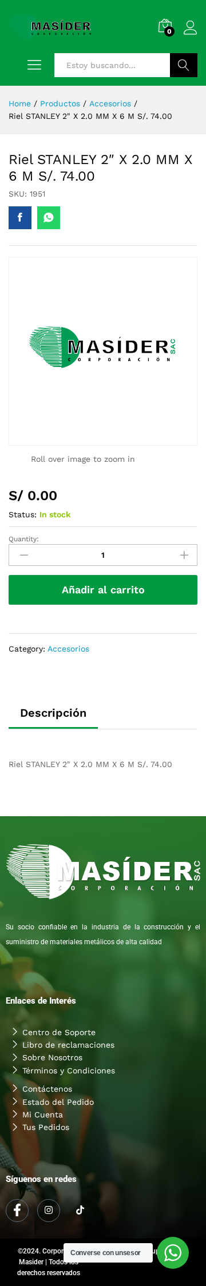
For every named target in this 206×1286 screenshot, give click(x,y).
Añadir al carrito (103, 590)
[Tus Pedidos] (103, 1127)
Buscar (183, 65)
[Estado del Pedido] (103, 1102)
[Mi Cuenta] (103, 1114)
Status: (23, 514)
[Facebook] (17, 1210)
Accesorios (68, 648)
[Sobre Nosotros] (103, 1057)
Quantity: (24, 539)
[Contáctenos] (103, 1089)
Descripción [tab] (53, 712)
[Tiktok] (80, 1211)
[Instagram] (48, 1210)
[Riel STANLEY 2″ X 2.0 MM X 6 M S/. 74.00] (20, 217)
